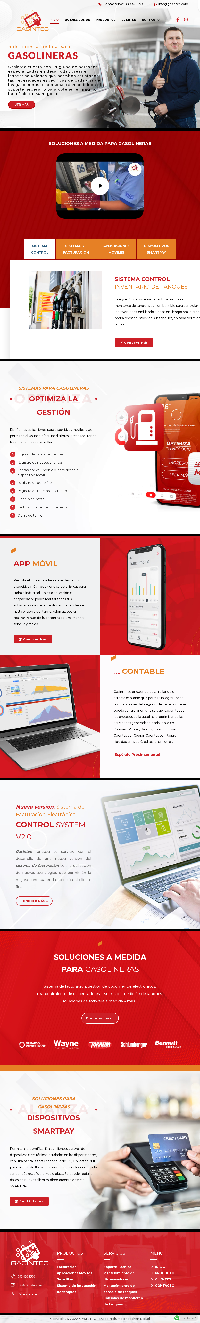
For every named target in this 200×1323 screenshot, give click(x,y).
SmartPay (65, 1279)
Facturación (67, 1267)
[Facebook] (178, 20)
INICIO (160, 1267)
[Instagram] (186, 20)
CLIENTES (163, 1279)
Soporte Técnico (117, 1267)
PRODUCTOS (166, 1273)
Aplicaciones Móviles (74, 1273)
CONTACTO (164, 1285)
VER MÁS (22, 105)
